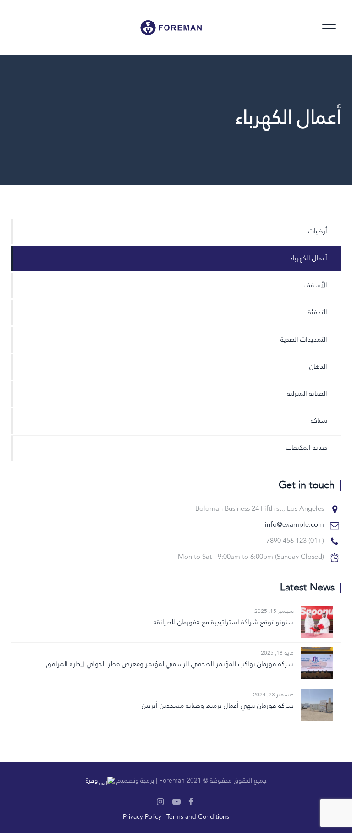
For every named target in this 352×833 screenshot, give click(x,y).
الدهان (318, 367)
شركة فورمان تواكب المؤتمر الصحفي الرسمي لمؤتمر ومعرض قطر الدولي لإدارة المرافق (170, 664)
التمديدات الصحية (303, 340)
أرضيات (317, 231)
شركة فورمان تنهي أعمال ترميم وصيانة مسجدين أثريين (218, 706)
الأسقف (315, 285)
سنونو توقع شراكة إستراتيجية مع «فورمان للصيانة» (223, 622)
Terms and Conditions (197, 817)
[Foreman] (181, 27)
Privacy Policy (142, 817)
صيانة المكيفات (306, 448)
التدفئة (317, 312)
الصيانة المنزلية (307, 394)
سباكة (319, 421)
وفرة (92, 781)
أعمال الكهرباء (308, 258)
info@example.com (294, 525)
